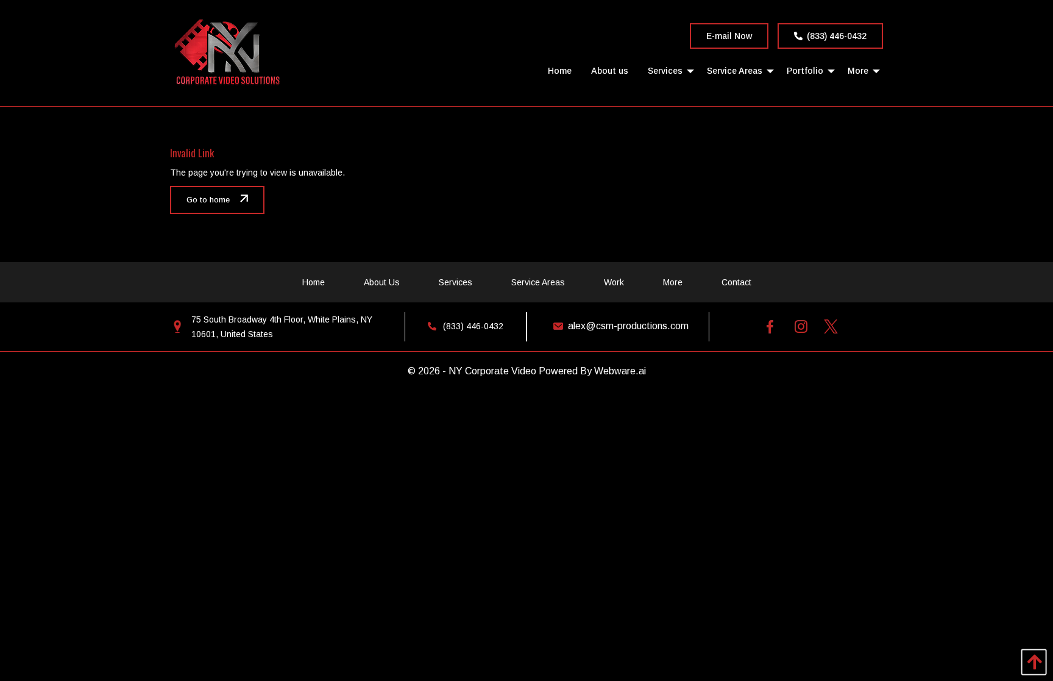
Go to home (208, 200)
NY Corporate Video (492, 371)
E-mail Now (729, 36)
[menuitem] (559, 70)
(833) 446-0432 (837, 36)
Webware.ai (620, 371)
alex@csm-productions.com (628, 326)
